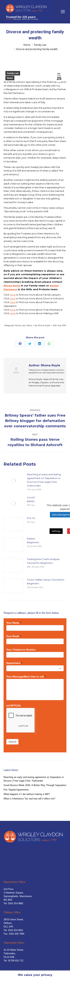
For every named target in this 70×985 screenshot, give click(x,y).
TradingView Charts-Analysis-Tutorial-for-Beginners (43, 561)
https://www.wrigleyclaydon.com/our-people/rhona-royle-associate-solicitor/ (46, 371)
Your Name (13, 622)
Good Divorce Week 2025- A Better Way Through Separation (35, 785)
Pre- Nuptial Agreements (16, 789)
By (42, 325)
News (10, 78)
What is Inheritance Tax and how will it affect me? (29, 798)
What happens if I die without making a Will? (27, 794)
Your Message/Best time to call (26, 676)
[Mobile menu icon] (62, 11)
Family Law (12, 73)
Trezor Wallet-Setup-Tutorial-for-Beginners (46, 581)
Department (14, 663)
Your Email (13, 636)
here (12, 294)
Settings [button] (56, 531)
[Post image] (13, 480)
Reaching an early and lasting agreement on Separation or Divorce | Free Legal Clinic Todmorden (44, 480)
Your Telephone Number (21, 649)
